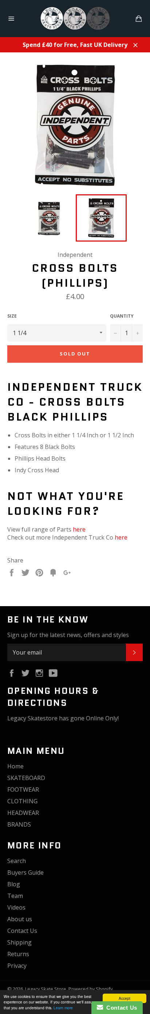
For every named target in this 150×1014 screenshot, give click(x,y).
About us (19, 919)
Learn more (63, 1007)
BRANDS (19, 824)
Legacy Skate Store (45, 989)
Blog (13, 884)
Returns (18, 954)
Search (16, 861)
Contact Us (22, 931)
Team (15, 896)
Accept (124, 998)
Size (12, 316)
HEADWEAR (23, 813)
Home (15, 766)
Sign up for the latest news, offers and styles (68, 635)
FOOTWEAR (23, 790)
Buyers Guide (25, 872)
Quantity (122, 316)
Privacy (17, 966)
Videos (16, 907)
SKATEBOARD (26, 778)
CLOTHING (22, 801)
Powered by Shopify (90, 989)
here (79, 529)
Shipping (19, 942)
